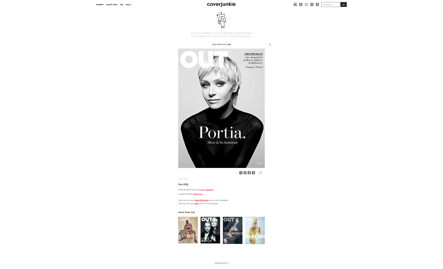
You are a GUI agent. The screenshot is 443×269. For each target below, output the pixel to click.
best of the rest (219, 44)
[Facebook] (300, 4)
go (344, 4)
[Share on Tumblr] (253, 172)
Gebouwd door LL (221, 263)
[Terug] (270, 44)
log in (128, 4)
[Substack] (295, 4)
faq (121, 4)
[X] (312, 4)
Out (229, 44)
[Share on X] (241, 172)
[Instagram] (306, 4)
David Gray (198, 194)
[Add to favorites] (260, 172)
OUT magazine (206, 190)
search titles (111, 4)
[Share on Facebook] (249, 172)
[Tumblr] (317, 4)
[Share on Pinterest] (245, 172)
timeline (99, 4)
